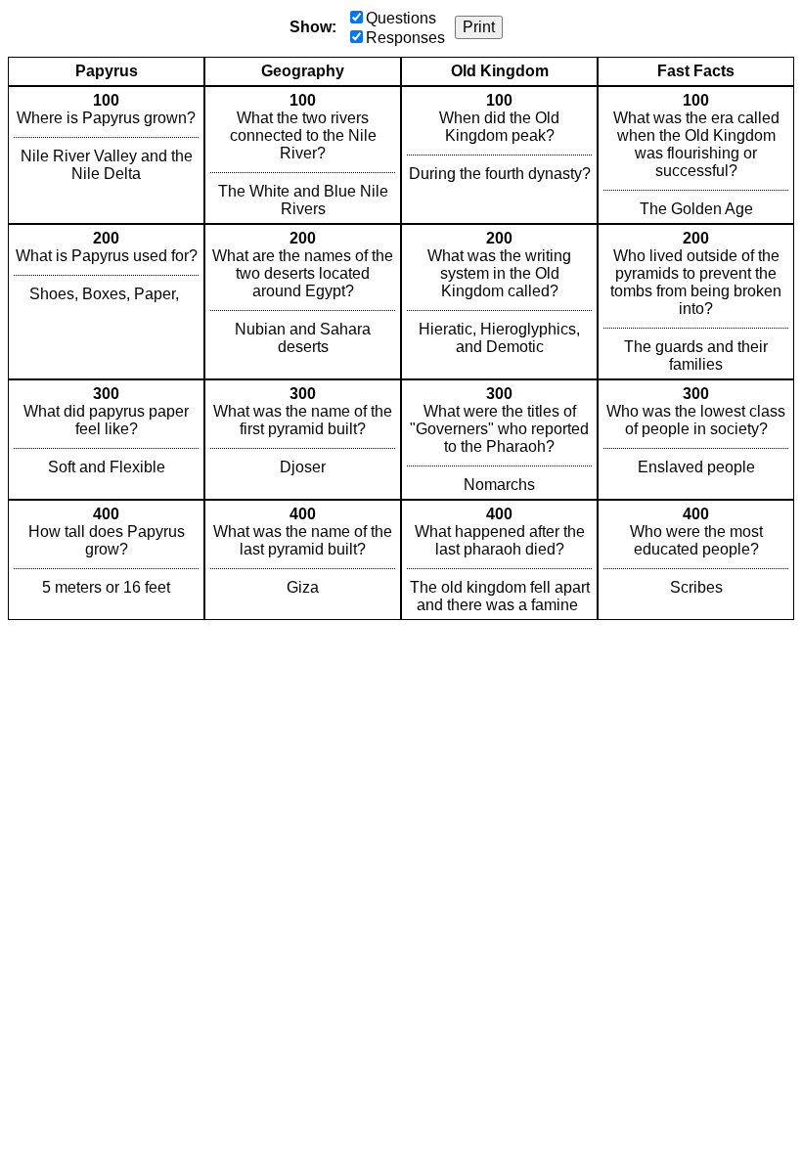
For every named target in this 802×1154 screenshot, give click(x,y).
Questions (401, 18)
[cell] (106, 155)
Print (479, 27)
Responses (405, 37)
